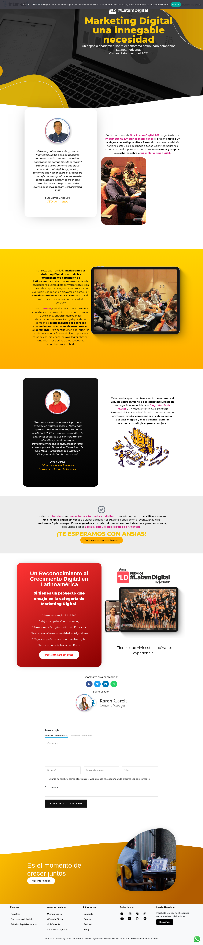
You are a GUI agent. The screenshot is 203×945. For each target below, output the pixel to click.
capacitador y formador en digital (91, 516)
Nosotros (15, 914)
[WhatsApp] (137, 918)
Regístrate (164, 922)
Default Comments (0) (56, 735)
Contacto (88, 914)
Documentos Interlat (21, 919)
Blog (86, 929)
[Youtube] (122, 918)
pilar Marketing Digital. (156, 153)
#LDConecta (53, 924)
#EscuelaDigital (55, 919)
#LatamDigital (54, 914)
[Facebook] (121, 914)
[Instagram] (145, 914)
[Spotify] (145, 918)
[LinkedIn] (137, 914)
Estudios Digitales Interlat (24, 924)
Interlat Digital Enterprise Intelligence (129, 138)
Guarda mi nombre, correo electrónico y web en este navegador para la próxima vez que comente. (99, 779)
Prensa (87, 919)
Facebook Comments (81, 735)
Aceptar (176, 4)
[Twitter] (130, 914)
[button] (89, 684)
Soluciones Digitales (57, 929)
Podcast (88, 924)
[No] (199, 4)
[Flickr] (129, 918)
